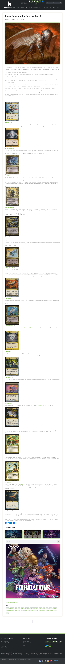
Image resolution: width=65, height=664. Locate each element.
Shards (33, 610)
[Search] (58, 541)
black (16, 608)
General (15, 602)
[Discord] (35, 2)
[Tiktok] (36, 4)
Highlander (8, 610)
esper (50, 608)
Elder (47, 608)
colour (22, 608)
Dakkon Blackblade (9, 207)
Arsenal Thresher (8, 122)
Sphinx (37, 610)
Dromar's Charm (8, 236)
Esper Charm (7, 351)
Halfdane (7, 455)
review (22, 610)
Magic (13, 610)
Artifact (7, 608)
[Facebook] (30, 2)
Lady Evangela (8, 482)
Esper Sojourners (8, 377)
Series (26, 610)
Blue (19, 608)
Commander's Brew (34, 608)
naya (19, 610)
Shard (29, 610)
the (44, 610)
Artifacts (12, 608)
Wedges (51, 610)
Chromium (7, 175)
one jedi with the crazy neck (43, 405)
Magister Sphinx (8, 510)
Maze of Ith (22, 484)
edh (44, 608)
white (7, 612)
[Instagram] (32, 2)
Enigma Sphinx (8, 298)
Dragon (40, 608)
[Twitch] (40, 2)
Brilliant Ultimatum (9, 148)
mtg (16, 610)
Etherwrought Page (9, 427)
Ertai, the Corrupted (9, 325)
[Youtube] (37, 2)
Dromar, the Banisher (9, 267)
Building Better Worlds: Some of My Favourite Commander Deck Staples (32, 534)
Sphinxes (41, 610)
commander (27, 608)
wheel (55, 610)
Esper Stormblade (8, 403)
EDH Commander (9, 602)
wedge (47, 610)
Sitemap (5, 660)
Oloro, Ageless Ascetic (9, 432)
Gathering (55, 608)
